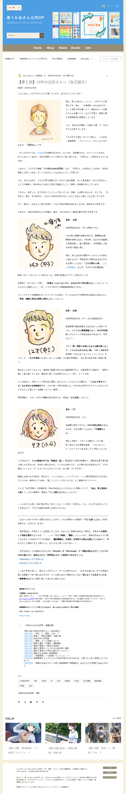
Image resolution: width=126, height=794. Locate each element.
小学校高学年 (24, 681)
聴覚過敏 (97, 681)
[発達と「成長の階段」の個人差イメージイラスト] (63, 733)
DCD (59, 681)
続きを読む (85, 59)
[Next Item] (115, 25)
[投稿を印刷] (43, 702)
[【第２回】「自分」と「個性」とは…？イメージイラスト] (103, 733)
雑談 (37, 693)
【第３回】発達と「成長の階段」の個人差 (62, 750)
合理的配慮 (71, 59)
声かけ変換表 (57, 59)
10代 (30, 686)
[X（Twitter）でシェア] (25, 702)
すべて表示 (116, 718)
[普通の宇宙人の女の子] (23, 733)
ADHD (43, 681)
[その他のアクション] (107, 75)
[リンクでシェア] (37, 702)
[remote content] (63, 600)
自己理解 (86, 681)
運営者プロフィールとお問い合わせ (29, 787)
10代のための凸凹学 (26, 693)
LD (51, 681)
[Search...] (41, 35)
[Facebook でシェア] (19, 702)
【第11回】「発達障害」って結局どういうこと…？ (23, 750)
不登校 (21, 686)
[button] (117, 6)
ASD (35, 681)
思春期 (67, 681)
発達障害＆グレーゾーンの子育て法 (33, 59)
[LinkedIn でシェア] (31, 702)
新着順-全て (10, 59)
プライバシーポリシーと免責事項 (56, 787)
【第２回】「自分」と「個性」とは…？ (101, 750)
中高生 (76, 681)
